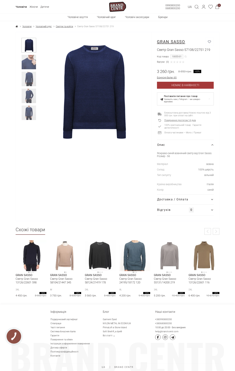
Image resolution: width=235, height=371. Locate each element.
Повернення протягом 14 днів (180, 120)
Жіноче (34, 6)
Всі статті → (109, 335)
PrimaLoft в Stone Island (115, 327)
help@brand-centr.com (166, 331)
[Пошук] (196, 7)
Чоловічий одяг (44, 26)
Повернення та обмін (61, 339)
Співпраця (55, 323)
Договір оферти (58, 347)
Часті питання (57, 327)
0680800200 (172, 8)
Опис (161, 145)
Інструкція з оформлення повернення (70, 343)
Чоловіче (21, 6)
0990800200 (172, 5)
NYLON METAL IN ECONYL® (117, 323)
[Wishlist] (41, 245)
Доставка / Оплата (172, 199)
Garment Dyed (110, 319)
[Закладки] (210, 7)
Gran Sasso (171, 41)
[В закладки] (209, 42)
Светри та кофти (64, 26)
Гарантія (54, 335)
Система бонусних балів (63, 331)
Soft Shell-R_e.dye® (112, 331)
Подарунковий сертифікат (64, 319)
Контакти (55, 355)
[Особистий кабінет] (203, 7)
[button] (203, 7)
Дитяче (44, 6)
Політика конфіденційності (64, 351)
